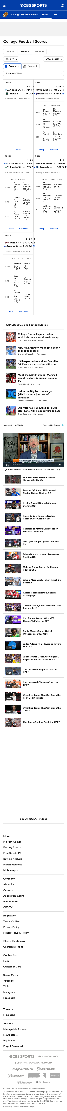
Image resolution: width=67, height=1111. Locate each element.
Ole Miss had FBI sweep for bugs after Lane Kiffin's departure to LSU (39, 409)
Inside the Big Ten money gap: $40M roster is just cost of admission (36, 394)
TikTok (7, 986)
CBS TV (8, 907)
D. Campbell (58, 207)
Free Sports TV (12, 853)
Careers (8, 890)
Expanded (14, 66)
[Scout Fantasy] (24, 1082)
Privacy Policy (11, 927)
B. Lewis (58, 185)
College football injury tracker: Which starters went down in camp (38, 336)
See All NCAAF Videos (33, 819)
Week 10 (39, 51)
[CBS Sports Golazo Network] (33, 1062)
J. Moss (27, 294)
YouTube (8, 980)
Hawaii (14, 93)
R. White (17, 292)
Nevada (44, 167)
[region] (33, 450)
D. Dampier (47, 194)
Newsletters (10, 1034)
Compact (32, 66)
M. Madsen (57, 110)
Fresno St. (13, 246)
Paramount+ (10, 901)
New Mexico (44, 163)
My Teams (9, 1040)
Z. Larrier (17, 184)
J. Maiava (17, 263)
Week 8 (10, 51)
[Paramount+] (15, 1075)
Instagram (9, 992)
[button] (4, 5)
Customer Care (12, 966)
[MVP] (55, 1074)
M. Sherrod (27, 278)
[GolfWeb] (43, 1082)
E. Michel (17, 196)
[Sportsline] (46, 1068)
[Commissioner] (37, 1074)
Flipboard (9, 1015)
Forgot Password (13, 1046)
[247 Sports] (23, 1068)
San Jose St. (14, 90)
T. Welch (46, 133)
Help (6, 961)
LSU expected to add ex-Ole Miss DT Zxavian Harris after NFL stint (38, 363)
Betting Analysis (12, 859)
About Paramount (13, 896)
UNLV (13, 242)
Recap (18, 149)
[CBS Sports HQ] (48, 1056)
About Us (8, 884)
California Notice (13, 946)
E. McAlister (57, 133)
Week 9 (25, 51)
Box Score (53, 149)
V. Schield (26, 199)
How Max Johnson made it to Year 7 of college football (39, 349)
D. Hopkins (47, 184)
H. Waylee (46, 121)
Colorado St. (14, 167)
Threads (8, 1009)
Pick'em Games (12, 841)
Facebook (9, 998)
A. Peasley (47, 110)
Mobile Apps (10, 870)
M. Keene (27, 263)
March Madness (12, 864)
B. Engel (16, 213)
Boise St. (43, 93)
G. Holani (57, 122)
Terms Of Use (11, 921)
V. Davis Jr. (16, 276)
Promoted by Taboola (51, 425)
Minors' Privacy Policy (16, 932)
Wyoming (42, 90)
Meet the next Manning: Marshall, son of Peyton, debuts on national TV (37, 378)
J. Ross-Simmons (27, 212)
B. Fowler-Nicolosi (27, 185)
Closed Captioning (14, 941)
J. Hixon (47, 206)
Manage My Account (15, 1029)
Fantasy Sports (12, 847)
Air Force (15, 163)
